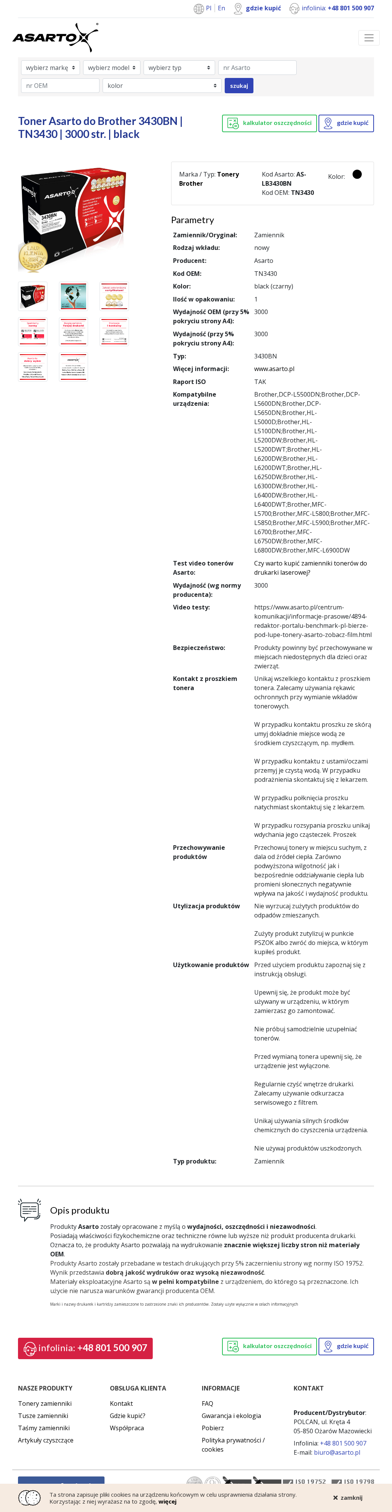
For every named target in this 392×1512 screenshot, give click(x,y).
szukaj (239, 85)
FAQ (207, 1403)
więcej (167, 1501)
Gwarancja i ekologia (231, 1416)
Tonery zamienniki (45, 1403)
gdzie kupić (263, 8)
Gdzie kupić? (127, 1416)
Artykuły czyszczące (46, 1440)
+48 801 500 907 (92, 1347)
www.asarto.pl (274, 369)
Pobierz (213, 1428)
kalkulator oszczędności (277, 122)
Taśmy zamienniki (44, 1428)
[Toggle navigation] (369, 37)
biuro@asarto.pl (337, 1452)
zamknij (352, 1497)
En (221, 8)
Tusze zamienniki (43, 1416)
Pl (209, 8)
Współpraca (127, 1428)
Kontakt (121, 1403)
